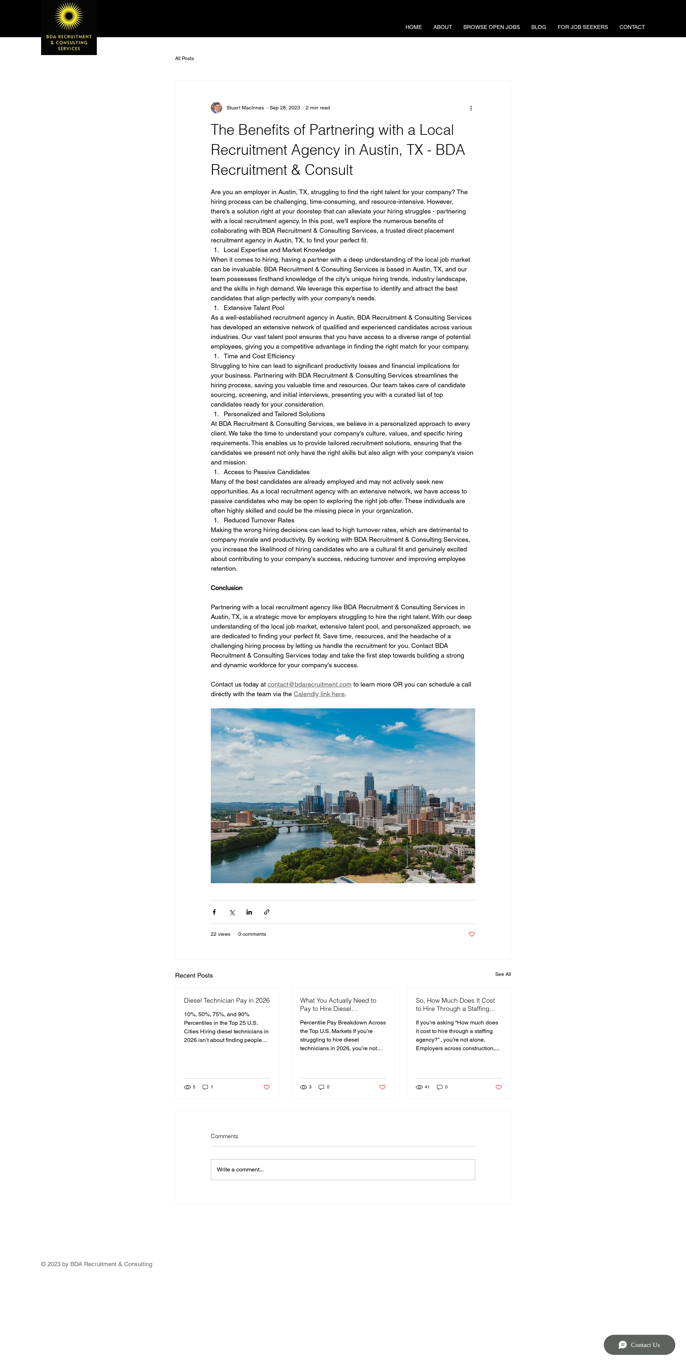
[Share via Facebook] (214, 912)
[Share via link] (266, 912)
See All (503, 974)
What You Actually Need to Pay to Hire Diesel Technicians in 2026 (338, 1004)
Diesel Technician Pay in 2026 (227, 1000)
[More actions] (471, 107)
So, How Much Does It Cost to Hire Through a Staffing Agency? (455, 1004)
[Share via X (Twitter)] (231, 912)
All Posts (184, 58)
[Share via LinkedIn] (249, 912)
